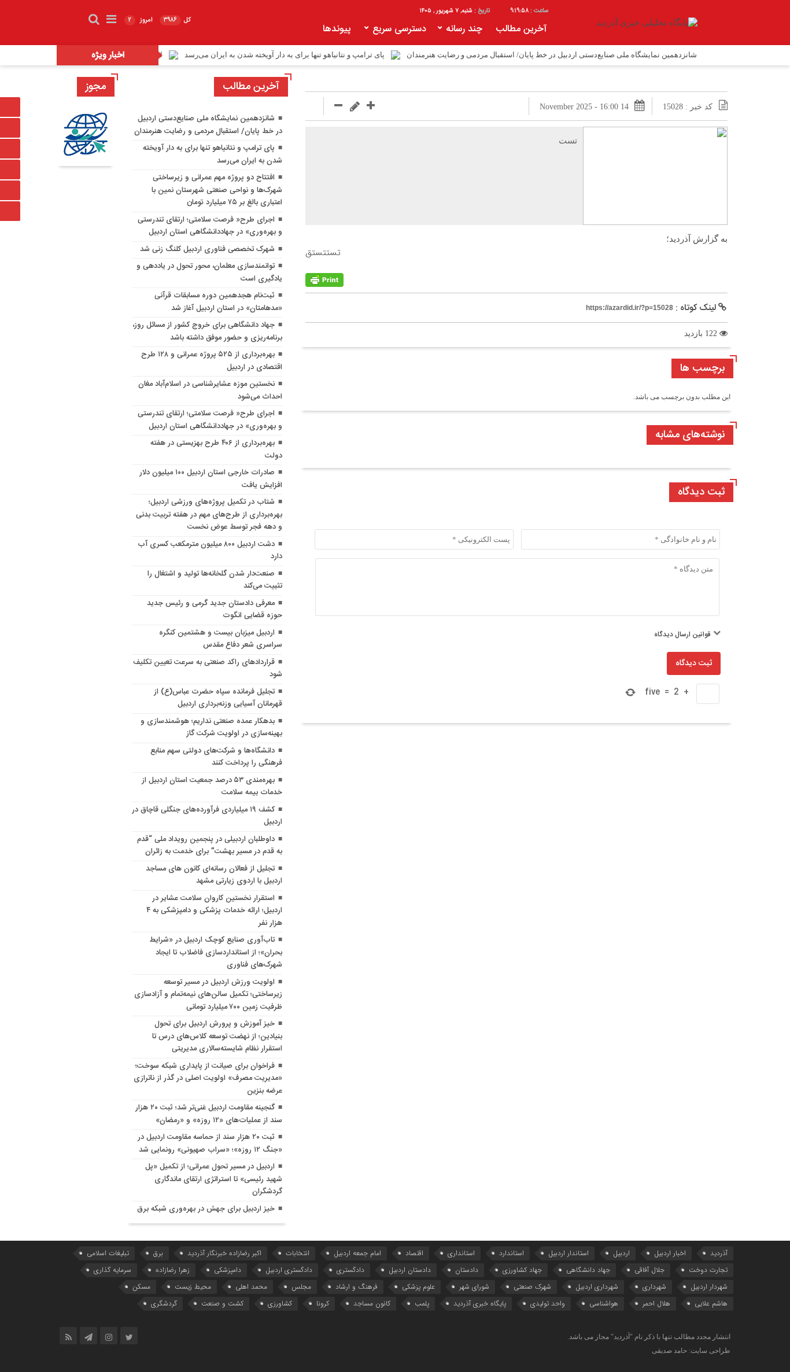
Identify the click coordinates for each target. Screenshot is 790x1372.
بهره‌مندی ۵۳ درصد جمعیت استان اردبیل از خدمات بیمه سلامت (212, 786)
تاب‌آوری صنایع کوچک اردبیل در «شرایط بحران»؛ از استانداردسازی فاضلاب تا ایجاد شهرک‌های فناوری (215, 952)
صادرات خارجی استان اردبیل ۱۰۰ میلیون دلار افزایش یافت (210, 479)
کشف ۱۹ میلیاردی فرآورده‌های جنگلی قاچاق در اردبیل (207, 816)
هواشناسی (603, 1303)
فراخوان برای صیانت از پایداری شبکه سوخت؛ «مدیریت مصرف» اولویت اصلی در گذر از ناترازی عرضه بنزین (208, 1078)
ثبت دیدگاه (693, 663)
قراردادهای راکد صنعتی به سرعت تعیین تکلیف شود (207, 668)
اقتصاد (414, 1253)
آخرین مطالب (521, 29)
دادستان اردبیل (410, 1269)
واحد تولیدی (547, 1303)
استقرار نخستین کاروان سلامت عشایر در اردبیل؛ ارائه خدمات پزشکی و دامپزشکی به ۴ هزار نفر (214, 911)
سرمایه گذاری (112, 1269)
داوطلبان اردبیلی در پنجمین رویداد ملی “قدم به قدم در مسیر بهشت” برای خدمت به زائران (209, 845)
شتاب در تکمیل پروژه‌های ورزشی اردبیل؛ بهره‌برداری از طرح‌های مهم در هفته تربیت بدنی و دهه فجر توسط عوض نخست (209, 514)
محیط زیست (193, 1286)
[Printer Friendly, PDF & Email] (324, 280)
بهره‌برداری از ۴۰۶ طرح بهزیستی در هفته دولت (216, 449)
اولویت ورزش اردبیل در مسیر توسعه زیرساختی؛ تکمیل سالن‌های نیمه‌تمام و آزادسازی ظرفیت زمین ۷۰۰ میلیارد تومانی (208, 994)
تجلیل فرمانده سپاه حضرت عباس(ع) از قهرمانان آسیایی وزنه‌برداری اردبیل (218, 698)
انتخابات (297, 1253)
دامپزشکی (227, 1269)
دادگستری (350, 1269)
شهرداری (654, 1286)
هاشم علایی (711, 1303)
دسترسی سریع (399, 29)
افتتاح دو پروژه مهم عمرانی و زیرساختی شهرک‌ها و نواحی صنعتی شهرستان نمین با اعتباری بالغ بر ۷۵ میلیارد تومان (217, 190)
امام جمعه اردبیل (357, 1253)
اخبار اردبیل (670, 1253)
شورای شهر (474, 1286)
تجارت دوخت (708, 1269)
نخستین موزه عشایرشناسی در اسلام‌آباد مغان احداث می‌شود (210, 390)
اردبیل (621, 1253)
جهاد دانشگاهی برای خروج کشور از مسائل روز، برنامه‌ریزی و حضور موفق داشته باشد (207, 331)
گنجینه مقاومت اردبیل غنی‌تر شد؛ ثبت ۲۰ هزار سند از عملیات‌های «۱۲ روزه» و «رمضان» (208, 1114)
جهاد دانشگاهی (588, 1269)
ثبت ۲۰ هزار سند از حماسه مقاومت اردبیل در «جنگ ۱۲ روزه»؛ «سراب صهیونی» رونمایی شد (210, 1143)
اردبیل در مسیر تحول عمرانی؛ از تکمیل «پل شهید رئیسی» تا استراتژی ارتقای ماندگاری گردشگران (213, 1179)
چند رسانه (464, 29)
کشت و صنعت (222, 1303)
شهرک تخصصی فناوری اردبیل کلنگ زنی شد (207, 249)
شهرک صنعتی (532, 1286)
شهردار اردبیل (709, 1286)
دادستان (466, 1269)
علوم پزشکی (418, 1286)
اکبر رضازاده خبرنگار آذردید (224, 1253)
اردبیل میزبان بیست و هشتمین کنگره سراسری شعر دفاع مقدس (220, 639)
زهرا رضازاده (173, 1269)
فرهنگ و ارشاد (356, 1286)
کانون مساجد (371, 1303)
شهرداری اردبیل (596, 1286)
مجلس (301, 1286)
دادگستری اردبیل (288, 1269)
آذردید (719, 1253)
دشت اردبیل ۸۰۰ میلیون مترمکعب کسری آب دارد (210, 550)
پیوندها (337, 29)
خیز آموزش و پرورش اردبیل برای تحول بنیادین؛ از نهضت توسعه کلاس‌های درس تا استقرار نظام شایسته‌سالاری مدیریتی (217, 1036)
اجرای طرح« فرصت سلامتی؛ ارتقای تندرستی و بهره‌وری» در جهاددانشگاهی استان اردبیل (210, 226)
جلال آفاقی (649, 1269)
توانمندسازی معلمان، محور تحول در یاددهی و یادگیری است (209, 272)
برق (158, 1253)
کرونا (322, 1303)
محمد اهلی (251, 1286)
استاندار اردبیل (568, 1253)
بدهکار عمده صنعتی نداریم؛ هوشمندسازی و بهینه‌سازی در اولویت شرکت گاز (211, 727)
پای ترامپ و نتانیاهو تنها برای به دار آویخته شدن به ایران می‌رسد (318, 54)
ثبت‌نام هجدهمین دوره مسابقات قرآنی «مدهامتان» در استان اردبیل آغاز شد (218, 302)
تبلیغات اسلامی (108, 1253)
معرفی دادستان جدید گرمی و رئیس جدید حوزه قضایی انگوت (214, 609)
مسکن (141, 1286)
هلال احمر (656, 1303)
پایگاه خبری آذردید (479, 1303)
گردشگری (164, 1303)
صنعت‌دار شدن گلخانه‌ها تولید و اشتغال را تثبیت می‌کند (214, 580)
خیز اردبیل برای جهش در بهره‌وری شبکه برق (206, 1209)
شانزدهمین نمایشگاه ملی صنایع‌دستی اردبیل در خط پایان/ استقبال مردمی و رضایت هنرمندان (585, 54)
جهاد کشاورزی (522, 1269)
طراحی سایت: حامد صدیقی (691, 1351)
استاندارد (511, 1253)
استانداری (461, 1253)
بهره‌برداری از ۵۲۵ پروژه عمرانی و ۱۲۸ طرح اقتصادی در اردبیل (211, 361)
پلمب (422, 1303)
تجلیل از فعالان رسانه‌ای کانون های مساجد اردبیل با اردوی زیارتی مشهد (214, 875)
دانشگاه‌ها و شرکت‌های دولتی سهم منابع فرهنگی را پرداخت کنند (216, 757)
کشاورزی (280, 1303)
